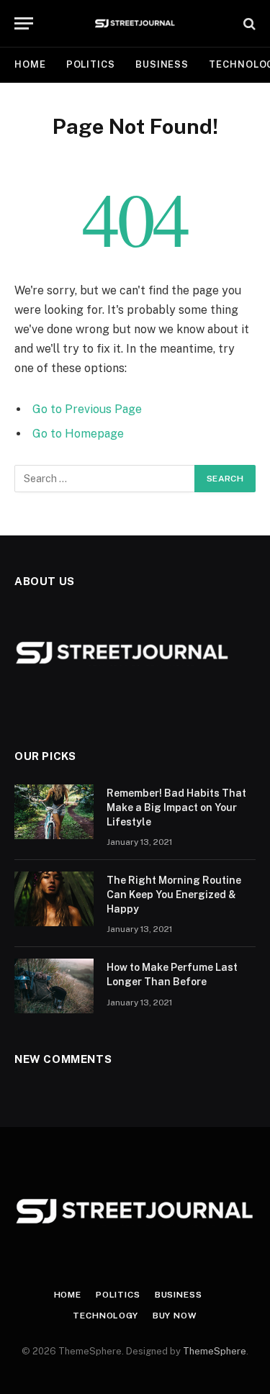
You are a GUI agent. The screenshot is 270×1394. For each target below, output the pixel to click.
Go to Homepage (78, 433)
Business (162, 64)
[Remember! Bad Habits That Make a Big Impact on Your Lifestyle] (54, 811)
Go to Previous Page (87, 409)
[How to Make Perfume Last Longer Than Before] (54, 986)
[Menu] (23, 23)
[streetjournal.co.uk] (135, 23)
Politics (90, 64)
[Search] (248, 23)
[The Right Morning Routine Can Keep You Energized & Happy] (54, 899)
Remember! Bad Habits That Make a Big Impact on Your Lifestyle (176, 807)
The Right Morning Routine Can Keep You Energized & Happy (174, 894)
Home (30, 64)
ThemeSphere (214, 1351)
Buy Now (175, 1316)
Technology (105, 1316)
